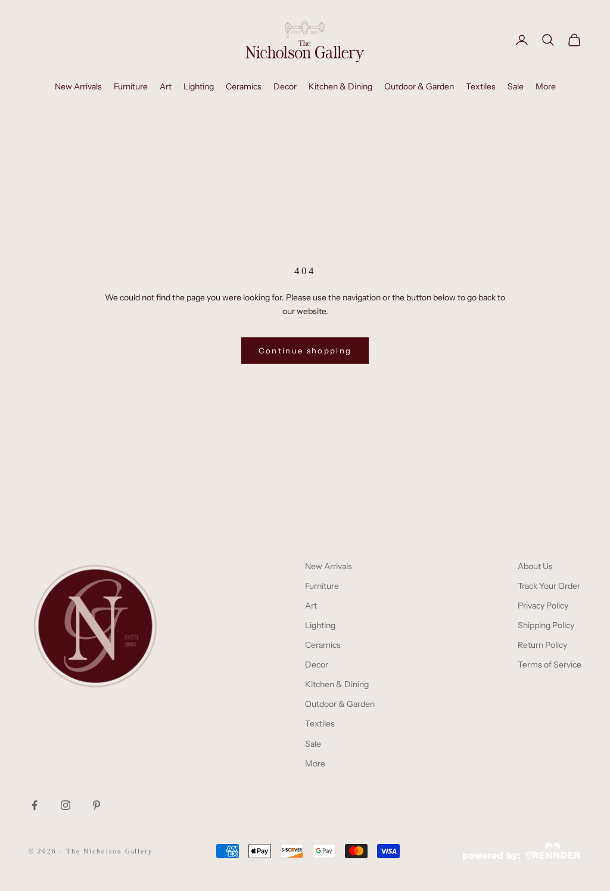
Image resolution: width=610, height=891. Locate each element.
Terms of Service (549, 664)
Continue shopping (305, 350)
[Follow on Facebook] (35, 805)
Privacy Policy (543, 605)
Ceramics (244, 86)
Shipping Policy (546, 625)
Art (166, 86)
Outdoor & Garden (419, 86)
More (546, 86)
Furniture (131, 86)
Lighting (198, 86)
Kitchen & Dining (340, 86)
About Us (535, 566)
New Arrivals (78, 86)
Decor (285, 86)
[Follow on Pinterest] (96, 805)
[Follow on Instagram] (65, 805)
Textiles (481, 86)
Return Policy (542, 644)
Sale (516, 86)
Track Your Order (549, 585)
